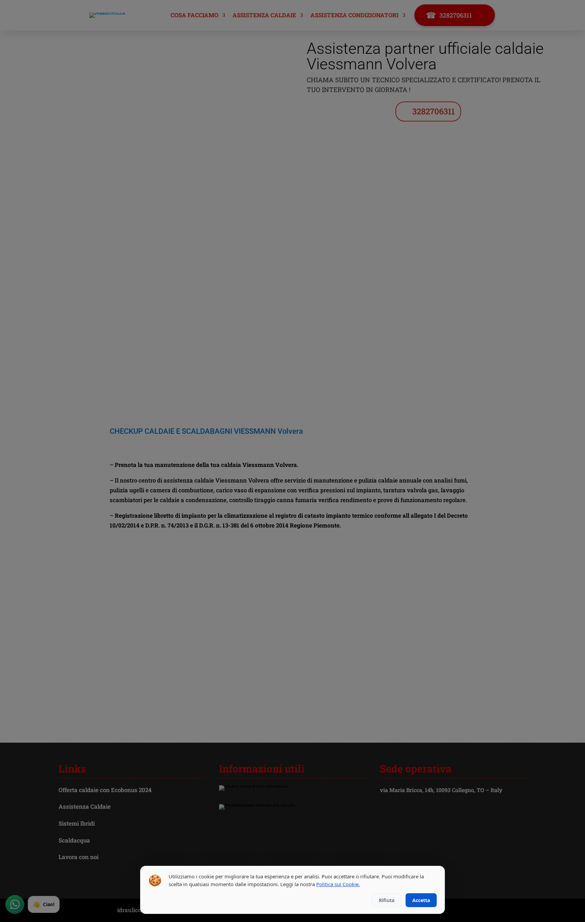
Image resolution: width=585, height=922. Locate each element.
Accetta (421, 900)
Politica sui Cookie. (338, 884)
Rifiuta (386, 900)
